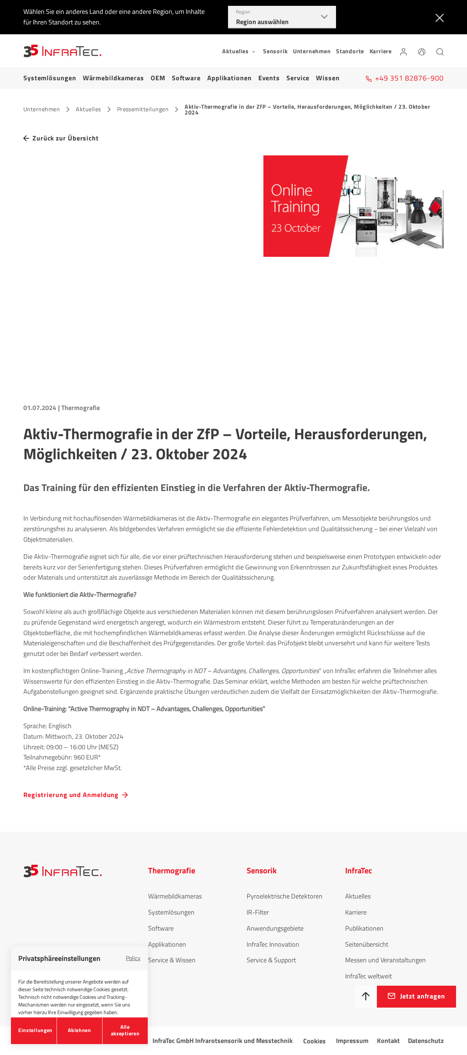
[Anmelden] (403, 50)
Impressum (352, 1041)
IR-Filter (258, 912)
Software (186, 78)
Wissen (327, 78)
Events (269, 78)
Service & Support (271, 960)
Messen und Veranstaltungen (385, 960)
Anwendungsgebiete (275, 928)
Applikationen (229, 78)
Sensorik (275, 51)
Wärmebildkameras (113, 78)
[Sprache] (421, 50)
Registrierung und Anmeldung (71, 795)
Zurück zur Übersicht (65, 138)
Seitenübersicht (366, 944)
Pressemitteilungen (143, 109)
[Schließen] (438, 17)
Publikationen (364, 928)
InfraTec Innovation (273, 944)
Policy (133, 958)
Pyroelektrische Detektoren (285, 896)
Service (297, 78)
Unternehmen (312, 51)
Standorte (350, 51)
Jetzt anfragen (422, 996)
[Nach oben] (366, 997)
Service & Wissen (172, 960)
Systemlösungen (49, 78)
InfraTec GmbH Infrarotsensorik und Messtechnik (223, 1041)
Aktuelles (88, 109)
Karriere (381, 51)
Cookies (314, 1041)
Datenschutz (426, 1041)
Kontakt (388, 1041)
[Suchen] (440, 50)
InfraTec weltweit (368, 976)
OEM (158, 78)
